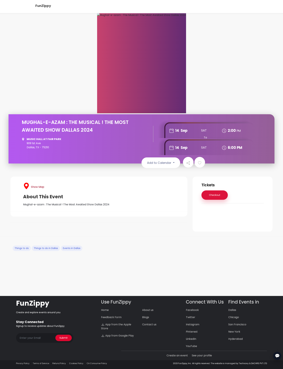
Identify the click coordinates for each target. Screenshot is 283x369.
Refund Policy (59, 363)
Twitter (190, 317)
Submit (63, 337)
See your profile (202, 355)
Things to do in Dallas (46, 248)
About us (147, 310)
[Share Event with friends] (188, 162)
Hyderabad (235, 339)
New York (234, 332)
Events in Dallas (71, 248)
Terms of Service (41, 363)
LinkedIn (191, 339)
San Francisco (237, 324)
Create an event (177, 355)
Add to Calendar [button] (159, 163)
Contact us (149, 324)
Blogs (145, 317)
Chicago (233, 317)
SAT (204, 130)
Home (105, 310)
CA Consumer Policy (97, 363)
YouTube (191, 346)
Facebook (192, 310)
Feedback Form (111, 317)
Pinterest (192, 332)
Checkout (214, 195)
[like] (199, 162)
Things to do (22, 248)
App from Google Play (119, 335)
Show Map (37, 187)
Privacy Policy (22, 363)
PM (239, 131)
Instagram (192, 324)
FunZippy (43, 6)
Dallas (232, 310)
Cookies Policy (76, 363)
